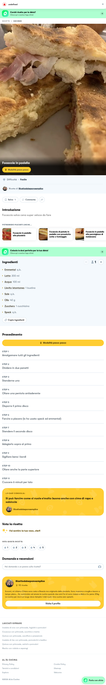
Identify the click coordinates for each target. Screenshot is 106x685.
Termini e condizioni (10, 668)
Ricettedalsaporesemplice (31, 188)
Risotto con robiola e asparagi (15, 648)
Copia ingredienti (16, 320)
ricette (6, 21)
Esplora (5, 672)
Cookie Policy (60, 664)
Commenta (30, 199)
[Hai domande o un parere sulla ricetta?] (50, 566)
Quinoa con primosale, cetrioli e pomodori (20, 644)
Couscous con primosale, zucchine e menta (20, 632)
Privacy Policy (8, 664)
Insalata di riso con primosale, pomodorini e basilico (24, 640)
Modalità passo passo (18, 169)
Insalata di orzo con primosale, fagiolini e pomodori (24, 628)
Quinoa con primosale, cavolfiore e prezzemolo (22, 636)
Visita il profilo (53, 603)
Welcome (58, 672)
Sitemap (57, 668)
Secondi (17, 21)
